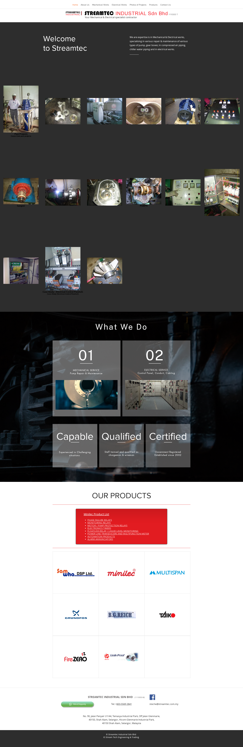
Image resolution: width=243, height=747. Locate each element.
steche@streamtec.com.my (163, 704)
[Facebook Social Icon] (152, 697)
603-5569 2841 (124, 704)
